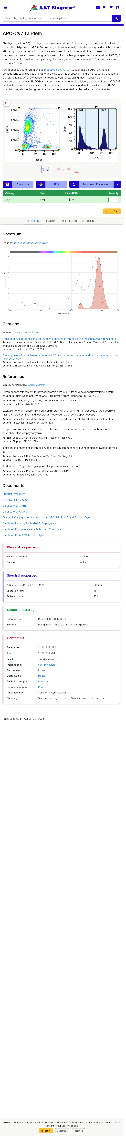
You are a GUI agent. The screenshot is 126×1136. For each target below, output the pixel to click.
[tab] (46, 169)
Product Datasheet (14, 493)
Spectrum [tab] (33, 221)
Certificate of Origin (14, 505)
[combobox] (57, 18)
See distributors (46, 664)
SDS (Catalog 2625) (15, 499)
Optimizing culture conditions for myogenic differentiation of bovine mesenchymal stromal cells (59, 338)
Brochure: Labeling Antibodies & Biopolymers (29, 523)
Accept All (46, 1130)
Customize (62, 1130)
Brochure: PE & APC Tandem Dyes (23, 535)
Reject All (78, 1130)
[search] (116, 18)
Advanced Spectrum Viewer (30, 242)
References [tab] (69, 221)
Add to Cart (112, 211)
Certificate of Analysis (16, 511)
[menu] (6, 7)
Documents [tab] (89, 221)
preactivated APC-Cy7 (57, 69)
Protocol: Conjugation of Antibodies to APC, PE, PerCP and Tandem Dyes (47, 517)
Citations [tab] (51, 221)
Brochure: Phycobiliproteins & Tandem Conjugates (33, 529)
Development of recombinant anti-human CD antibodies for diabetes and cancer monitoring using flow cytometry (61, 357)
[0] (111, 7)
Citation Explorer (32, 332)
